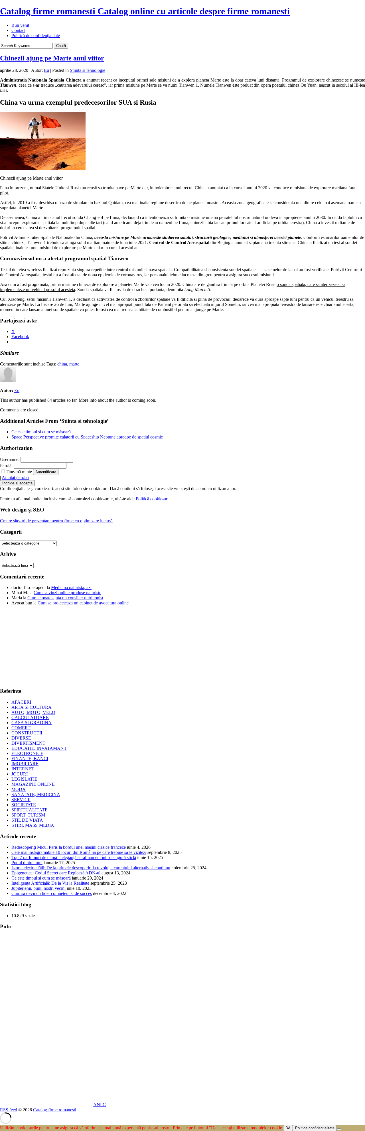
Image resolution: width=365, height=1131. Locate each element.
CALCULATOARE (30, 717)
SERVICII (21, 799)
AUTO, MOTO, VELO (33, 712)
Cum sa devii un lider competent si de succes (51, 893)
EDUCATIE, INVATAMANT (39, 748)
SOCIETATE (23, 804)
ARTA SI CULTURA (31, 707)
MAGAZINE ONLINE (33, 784)
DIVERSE (21, 738)
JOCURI (19, 773)
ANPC (99, 1104)
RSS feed (8, 1109)
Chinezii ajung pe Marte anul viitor (52, 58)
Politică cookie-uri (152, 498)
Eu (46, 70)
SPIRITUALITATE (29, 809)
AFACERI (21, 702)
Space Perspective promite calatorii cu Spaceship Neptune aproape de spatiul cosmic (87, 436)
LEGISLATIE (24, 779)
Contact (18, 30)
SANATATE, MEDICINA (35, 794)
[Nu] (339, 1129)
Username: (9, 459)
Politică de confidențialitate (35, 35)
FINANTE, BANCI (29, 758)
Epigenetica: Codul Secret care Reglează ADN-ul (55, 872)
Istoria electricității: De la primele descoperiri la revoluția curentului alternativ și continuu (90, 867)
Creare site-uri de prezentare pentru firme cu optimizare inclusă (56, 520)
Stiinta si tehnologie (87, 70)
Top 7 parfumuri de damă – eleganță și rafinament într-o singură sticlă (73, 857)
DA (288, 1128)
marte (74, 364)
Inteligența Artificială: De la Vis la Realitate (50, 883)
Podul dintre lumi (26, 862)
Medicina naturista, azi (71, 587)
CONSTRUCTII (26, 732)
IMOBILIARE (24, 763)
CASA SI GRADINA (31, 722)
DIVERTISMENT (28, 743)
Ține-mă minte (19, 471)
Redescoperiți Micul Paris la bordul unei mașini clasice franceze (68, 847)
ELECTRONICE (27, 753)
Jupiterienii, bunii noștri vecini (38, 888)
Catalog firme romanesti (145, 11)
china (62, 364)
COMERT (21, 727)
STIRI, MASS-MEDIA (32, 825)
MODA (18, 789)
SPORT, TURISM (28, 815)
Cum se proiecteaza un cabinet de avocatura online (83, 602)
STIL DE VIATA (27, 820)
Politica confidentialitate (314, 1128)
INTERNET (22, 768)
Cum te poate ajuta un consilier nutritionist (65, 597)
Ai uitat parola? (15, 477)
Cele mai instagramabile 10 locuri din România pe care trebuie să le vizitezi (78, 852)
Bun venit (20, 25)
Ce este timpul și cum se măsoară (41, 431)
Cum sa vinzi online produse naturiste (67, 592)
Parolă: (6, 465)
